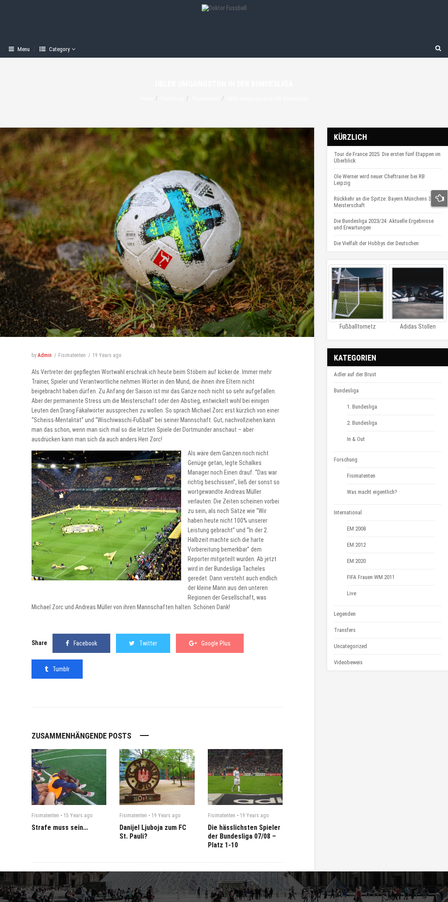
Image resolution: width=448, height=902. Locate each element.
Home (146, 99)
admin (45, 355)
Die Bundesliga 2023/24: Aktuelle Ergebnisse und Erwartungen (384, 224)
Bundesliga (227, 568)
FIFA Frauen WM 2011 (371, 577)
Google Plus (216, 643)
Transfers (345, 630)
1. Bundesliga (362, 406)
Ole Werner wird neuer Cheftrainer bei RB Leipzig (379, 179)
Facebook (85, 643)
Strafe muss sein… (60, 827)
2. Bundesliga (362, 423)
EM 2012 (356, 544)
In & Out (356, 439)
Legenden (345, 614)
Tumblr (61, 669)
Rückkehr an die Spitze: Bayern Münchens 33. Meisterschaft (384, 201)
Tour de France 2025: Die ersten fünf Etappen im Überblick (387, 157)
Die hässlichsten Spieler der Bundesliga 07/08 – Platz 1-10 (244, 836)
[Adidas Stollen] (418, 293)
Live (351, 593)
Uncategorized (350, 646)
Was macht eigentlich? (372, 492)
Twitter (148, 643)
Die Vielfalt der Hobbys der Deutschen (376, 243)
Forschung (172, 99)
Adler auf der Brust (355, 374)
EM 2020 (356, 561)
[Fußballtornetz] (357, 293)
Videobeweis (348, 662)
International (348, 512)
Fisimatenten (206, 99)
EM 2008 (356, 528)
